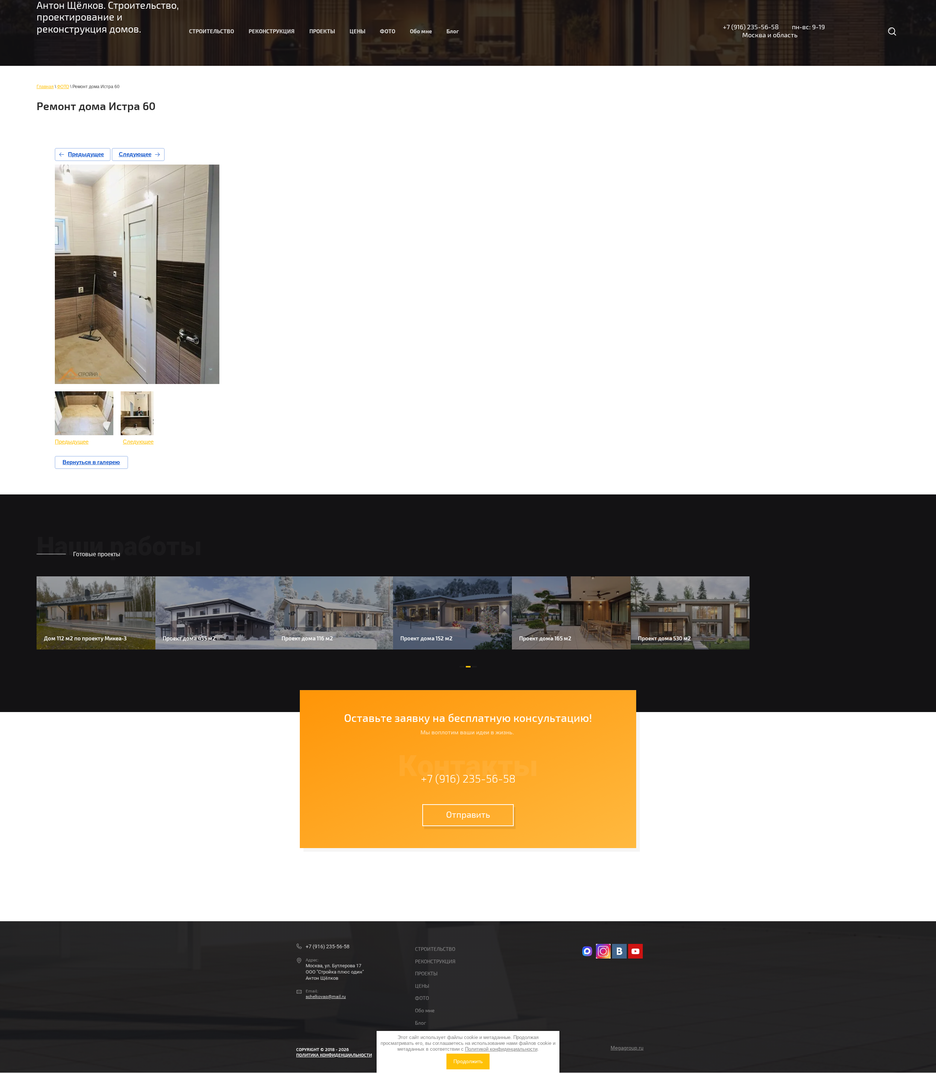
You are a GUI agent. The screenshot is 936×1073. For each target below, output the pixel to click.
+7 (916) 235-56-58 (751, 27)
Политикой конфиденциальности (501, 1049)
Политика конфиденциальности (334, 1055)
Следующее (135, 154)
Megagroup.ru (627, 1048)
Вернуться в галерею (91, 462)
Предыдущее (86, 154)
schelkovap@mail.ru (326, 996)
